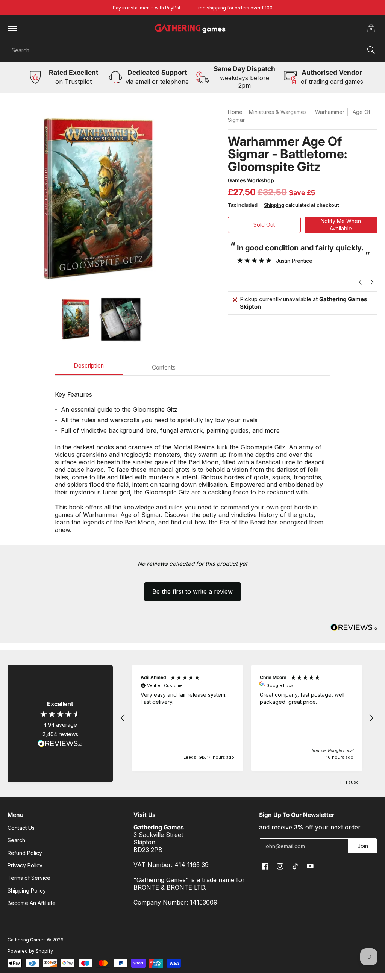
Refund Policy (25, 853)
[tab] (89, 368)
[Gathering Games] (190, 28)
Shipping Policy (27, 890)
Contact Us (21, 827)
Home (235, 112)
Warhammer (329, 112)
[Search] (371, 50)
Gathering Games (27, 940)
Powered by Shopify (30, 951)
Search (16, 840)
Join (363, 846)
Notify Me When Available (341, 225)
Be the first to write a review (192, 591)
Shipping (274, 205)
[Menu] (12, 28)
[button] (371, 28)
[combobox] (186, 50)
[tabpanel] (192, 458)
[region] (247, 718)
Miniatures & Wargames (278, 112)
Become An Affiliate (32, 903)
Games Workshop (251, 180)
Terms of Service (29, 877)
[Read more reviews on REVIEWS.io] (60, 743)
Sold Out (264, 224)
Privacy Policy (25, 865)
